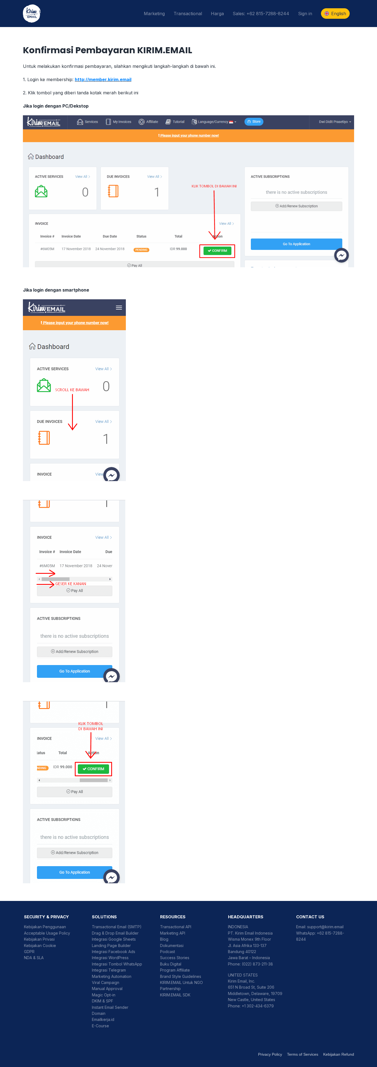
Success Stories (174, 957)
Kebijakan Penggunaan (45, 926)
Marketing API (172, 933)
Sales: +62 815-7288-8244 (261, 13)
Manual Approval (107, 988)
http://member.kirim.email (103, 79)
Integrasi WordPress (110, 957)
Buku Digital (170, 964)
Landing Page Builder (111, 945)
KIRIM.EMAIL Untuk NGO (181, 982)
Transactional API (175, 926)
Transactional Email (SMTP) (117, 926)
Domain (98, 1013)
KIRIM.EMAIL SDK (175, 995)
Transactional (188, 13)
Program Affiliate (175, 970)
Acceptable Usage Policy (47, 933)
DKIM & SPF (102, 1001)
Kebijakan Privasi (39, 939)
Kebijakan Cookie (40, 945)
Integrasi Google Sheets (114, 939)
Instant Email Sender (110, 1007)
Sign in (305, 13)
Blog (164, 939)
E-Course (100, 1025)
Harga (217, 13)
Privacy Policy (270, 1054)
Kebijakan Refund (338, 1054)
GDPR (29, 951)
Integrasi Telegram (109, 970)
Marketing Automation (111, 976)
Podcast (167, 951)
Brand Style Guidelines (180, 976)
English (338, 13)
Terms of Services (302, 1054)
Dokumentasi (172, 945)
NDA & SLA (34, 957)
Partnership (170, 988)
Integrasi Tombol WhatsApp (117, 964)
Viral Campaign (105, 982)
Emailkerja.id (103, 1019)
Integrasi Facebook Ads (113, 951)
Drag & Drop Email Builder (115, 933)
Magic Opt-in (103, 995)
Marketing (154, 13)
